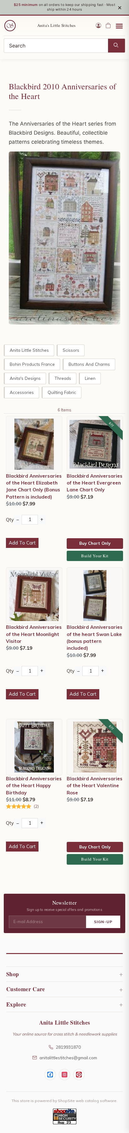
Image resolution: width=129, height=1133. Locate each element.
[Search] (116, 45)
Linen (90, 378)
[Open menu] (119, 25)
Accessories (22, 392)
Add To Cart (22, 543)
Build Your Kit (94, 556)
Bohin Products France (32, 364)
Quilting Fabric (62, 392)
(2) (36, 806)
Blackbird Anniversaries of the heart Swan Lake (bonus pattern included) (94, 637)
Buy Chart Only (95, 543)
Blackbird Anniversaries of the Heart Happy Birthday (34, 786)
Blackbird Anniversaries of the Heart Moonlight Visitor (34, 634)
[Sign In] (98, 25)
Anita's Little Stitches (56, 25)
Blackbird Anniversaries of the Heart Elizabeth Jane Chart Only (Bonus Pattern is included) (34, 486)
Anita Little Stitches (29, 350)
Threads (62, 378)
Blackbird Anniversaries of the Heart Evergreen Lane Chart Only (94, 483)
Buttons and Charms (89, 364)
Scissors (71, 350)
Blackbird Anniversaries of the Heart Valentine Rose (94, 786)
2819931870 (68, 1047)
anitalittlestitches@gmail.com (68, 1057)
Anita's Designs (25, 378)
